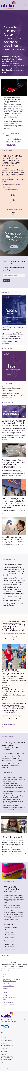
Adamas (5, 988)
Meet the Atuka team (10, 724)
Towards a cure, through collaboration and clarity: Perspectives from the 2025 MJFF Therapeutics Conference (13, 503)
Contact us (14, 246)
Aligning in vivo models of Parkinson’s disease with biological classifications (13, 423)
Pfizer (5, 974)
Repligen (5, 995)
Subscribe (6, 280)
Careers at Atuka (8, 726)
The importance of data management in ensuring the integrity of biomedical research (13, 463)
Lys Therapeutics (8, 1002)
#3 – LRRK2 (8, 384)
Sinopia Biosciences (9, 1005)
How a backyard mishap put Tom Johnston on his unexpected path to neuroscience (13, 710)
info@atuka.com (5, 1063)
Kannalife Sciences (8, 986)
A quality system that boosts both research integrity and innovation (13, 539)
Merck (5, 977)
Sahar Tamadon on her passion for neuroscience (14, 690)
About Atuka (11, 145)
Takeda (5, 1000)
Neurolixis (6, 983)
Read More (4, 640)
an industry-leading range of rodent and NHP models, (13, 110)
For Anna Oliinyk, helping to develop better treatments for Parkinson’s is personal (13, 627)
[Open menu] (26, 5)
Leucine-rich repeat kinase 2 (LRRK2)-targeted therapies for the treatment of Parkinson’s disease (12, 395)
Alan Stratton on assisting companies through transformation (13, 672)
